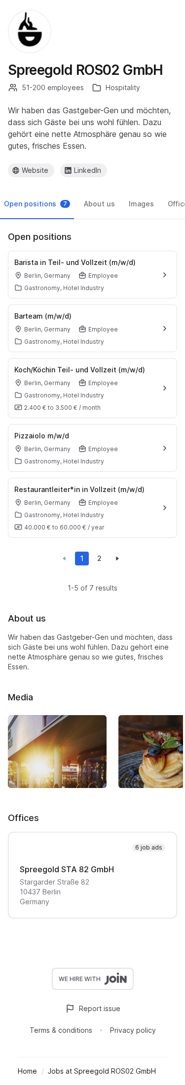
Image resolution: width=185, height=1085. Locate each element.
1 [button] (81, 558)
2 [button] (99, 558)
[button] (64, 558)
